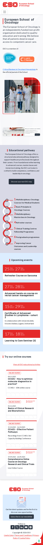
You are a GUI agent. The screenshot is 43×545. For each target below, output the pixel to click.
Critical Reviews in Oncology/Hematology (19, 69)
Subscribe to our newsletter (21, 516)
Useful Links (9, 535)
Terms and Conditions (23, 535)
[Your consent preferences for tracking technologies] (39, 541)
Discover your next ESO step (21, 182)
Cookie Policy (24, 538)
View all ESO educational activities (26, 364)
